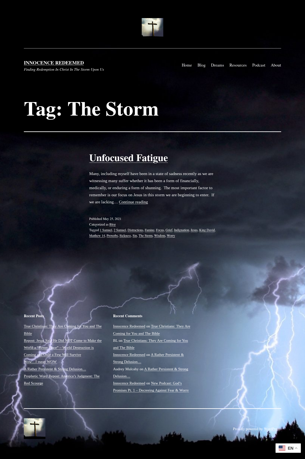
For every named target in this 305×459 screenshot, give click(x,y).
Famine (149, 230)
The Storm (145, 235)
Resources (238, 65)
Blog (202, 65)
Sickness (125, 235)
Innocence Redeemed (54, 62)
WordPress (272, 428)
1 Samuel (106, 230)
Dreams (217, 65)
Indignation (181, 230)
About (276, 65)
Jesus (194, 230)
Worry (171, 235)
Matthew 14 (97, 235)
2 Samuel (120, 230)
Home (187, 65)
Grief (169, 230)
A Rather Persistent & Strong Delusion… (55, 369)
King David (207, 230)
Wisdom (159, 235)
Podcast (258, 65)
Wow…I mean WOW (40, 362)
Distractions (135, 230)
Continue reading (133, 202)
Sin (135, 235)
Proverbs (112, 235)
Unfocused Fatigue (128, 157)
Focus (160, 230)
